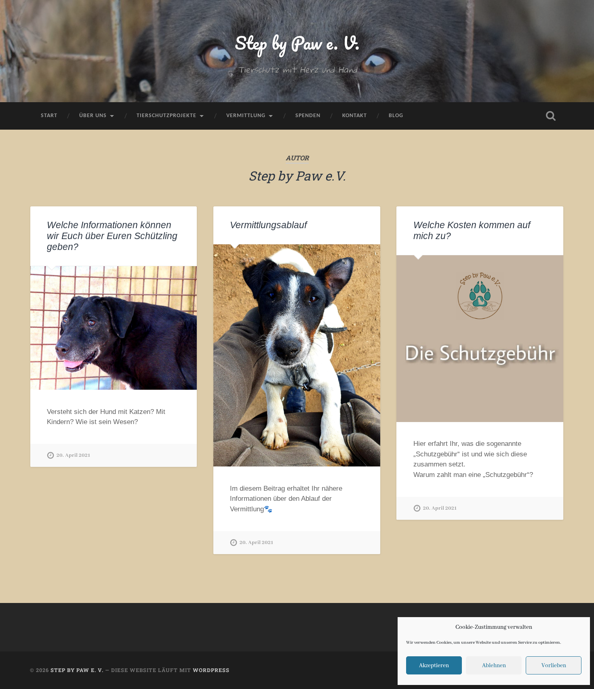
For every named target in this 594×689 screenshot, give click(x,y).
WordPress (211, 670)
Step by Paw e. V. (297, 42)
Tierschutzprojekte (166, 115)
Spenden (307, 115)
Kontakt (354, 115)
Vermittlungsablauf (268, 225)
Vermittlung (245, 115)
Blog (396, 115)
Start (49, 115)
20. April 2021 (73, 455)
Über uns (93, 115)
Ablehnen (494, 665)
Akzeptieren (434, 665)
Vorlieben (553, 665)
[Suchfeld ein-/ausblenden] (551, 116)
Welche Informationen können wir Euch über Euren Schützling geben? (112, 236)
